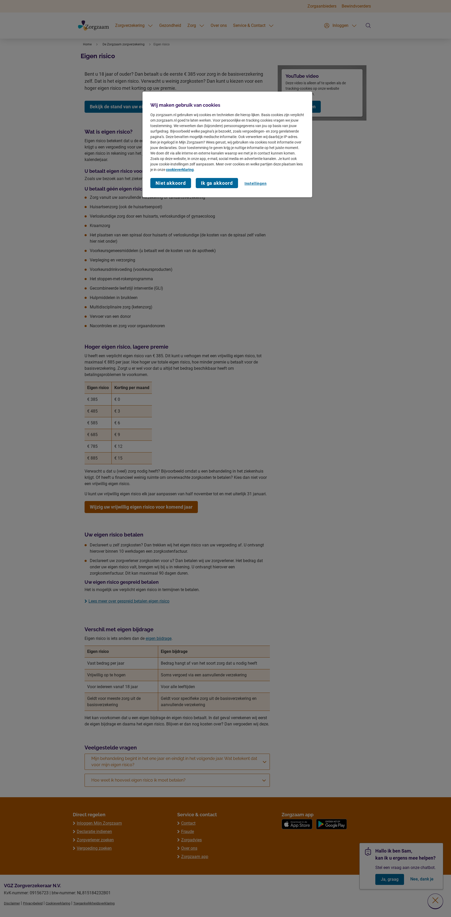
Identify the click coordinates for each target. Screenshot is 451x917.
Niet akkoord (171, 183)
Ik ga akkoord (217, 183)
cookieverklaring (180, 170)
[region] (227, 144)
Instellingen (255, 183)
